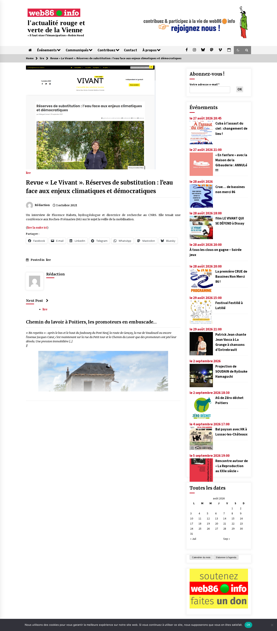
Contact (130, 50)
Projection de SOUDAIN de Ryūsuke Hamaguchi (231, 371)
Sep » (226, 539)
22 (233, 523)
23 (241, 523)
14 (224, 518)
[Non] (272, 625)
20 (216, 523)
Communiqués (77, 50)
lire (28, 172)
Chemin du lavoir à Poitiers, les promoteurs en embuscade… (91, 322)
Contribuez (106, 50)
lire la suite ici (37, 227)
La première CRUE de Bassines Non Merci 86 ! (231, 276)
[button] (238, 50)
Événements (47, 50)
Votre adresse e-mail (204, 84)
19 (208, 523)
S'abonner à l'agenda (226, 557)
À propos (150, 50)
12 (208, 518)
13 (216, 518)
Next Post (34, 301)
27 (216, 528)
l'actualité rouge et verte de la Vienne (56, 26)
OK (248, 624)
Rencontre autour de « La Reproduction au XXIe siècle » (231, 466)
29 (233, 528)
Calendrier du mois (201, 557)
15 (233, 518)
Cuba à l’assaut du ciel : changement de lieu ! (231, 128)
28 (224, 528)
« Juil (193, 539)
